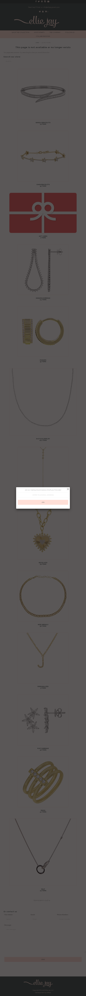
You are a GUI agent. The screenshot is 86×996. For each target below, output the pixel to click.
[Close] (68, 489)
